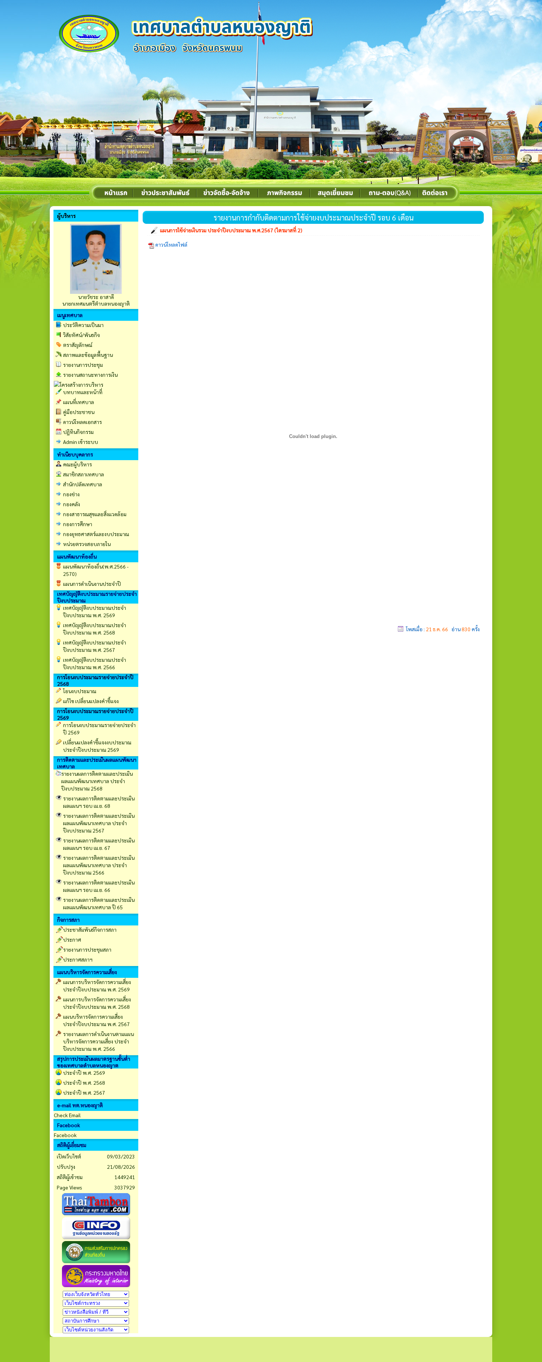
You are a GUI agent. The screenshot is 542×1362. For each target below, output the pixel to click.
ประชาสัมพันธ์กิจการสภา (90, 929)
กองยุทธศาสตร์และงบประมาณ (96, 534)
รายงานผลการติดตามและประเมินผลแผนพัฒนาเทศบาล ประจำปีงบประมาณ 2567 (99, 823)
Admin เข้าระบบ (80, 441)
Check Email (67, 1115)
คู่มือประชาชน (78, 412)
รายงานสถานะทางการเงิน (90, 374)
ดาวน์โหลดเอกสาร (82, 421)
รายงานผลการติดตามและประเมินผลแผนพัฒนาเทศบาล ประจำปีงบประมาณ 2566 (99, 865)
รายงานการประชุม (83, 364)
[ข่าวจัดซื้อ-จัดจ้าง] (227, 194)
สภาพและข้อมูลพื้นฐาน (88, 354)
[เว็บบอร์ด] (389, 194)
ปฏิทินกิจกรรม (78, 431)
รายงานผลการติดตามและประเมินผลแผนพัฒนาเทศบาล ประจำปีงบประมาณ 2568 (97, 781)
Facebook (65, 1135)
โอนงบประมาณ (79, 691)
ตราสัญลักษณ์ (77, 344)
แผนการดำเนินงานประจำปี (92, 583)
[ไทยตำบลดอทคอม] (96, 1213)
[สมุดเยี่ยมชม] (336, 194)
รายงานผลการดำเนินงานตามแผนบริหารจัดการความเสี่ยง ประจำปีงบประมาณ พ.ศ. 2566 (98, 1041)
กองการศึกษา (77, 524)
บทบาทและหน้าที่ (83, 392)
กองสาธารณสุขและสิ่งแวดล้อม (94, 514)
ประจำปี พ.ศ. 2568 (84, 1082)
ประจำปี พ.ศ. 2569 (84, 1072)
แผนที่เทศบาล (78, 402)
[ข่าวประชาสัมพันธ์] (165, 194)
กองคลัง (71, 504)
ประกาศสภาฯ (78, 959)
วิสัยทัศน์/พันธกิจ (81, 334)
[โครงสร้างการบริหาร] (78, 384)
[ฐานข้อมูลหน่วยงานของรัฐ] (96, 1237)
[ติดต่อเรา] (439, 194)
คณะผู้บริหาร (77, 464)
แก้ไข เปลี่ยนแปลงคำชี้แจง (91, 701)
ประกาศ (72, 939)
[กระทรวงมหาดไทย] (96, 1285)
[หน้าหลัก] (91, 194)
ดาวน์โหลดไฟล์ (171, 244)
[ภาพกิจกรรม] (284, 194)
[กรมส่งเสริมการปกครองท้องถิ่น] (96, 1261)
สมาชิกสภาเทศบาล (83, 474)
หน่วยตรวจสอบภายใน (87, 544)
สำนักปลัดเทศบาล (82, 484)
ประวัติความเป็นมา (83, 325)
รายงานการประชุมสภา (87, 949)
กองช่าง (71, 494)
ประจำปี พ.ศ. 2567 (84, 1092)
